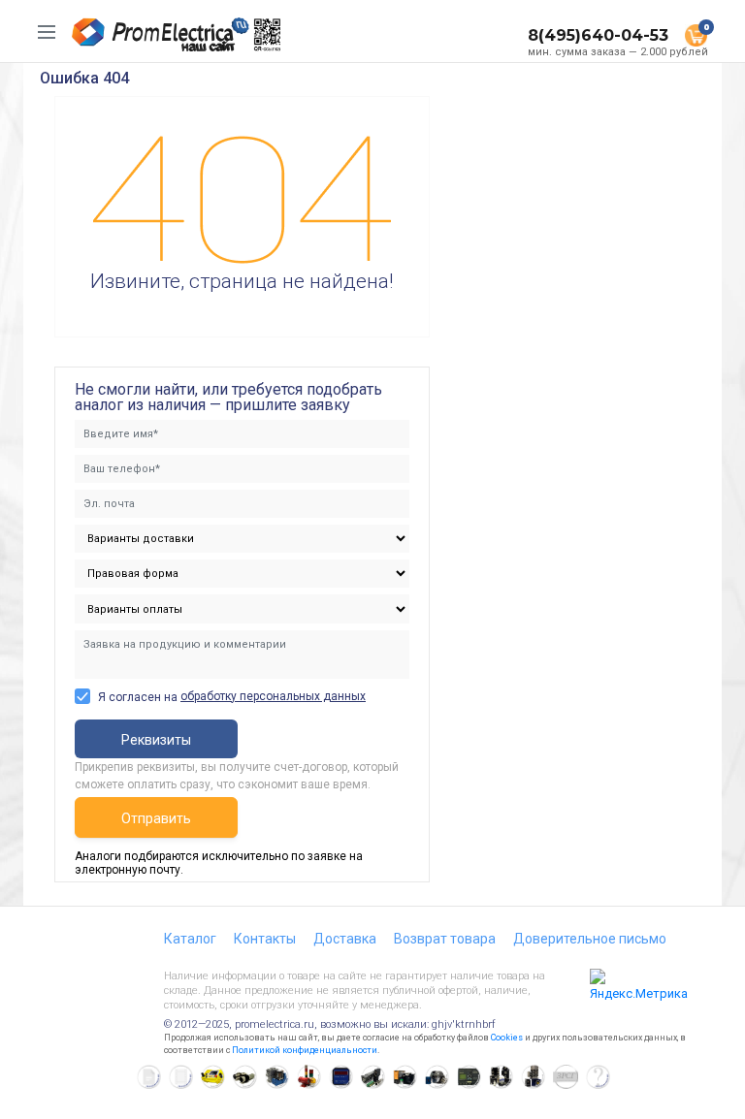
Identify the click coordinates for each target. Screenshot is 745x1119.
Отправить (156, 818)
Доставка (344, 938)
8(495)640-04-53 (598, 35)
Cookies (507, 1037)
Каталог (190, 938)
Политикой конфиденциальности (304, 1050)
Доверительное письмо (589, 938)
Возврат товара (445, 938)
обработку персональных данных (273, 696)
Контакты (265, 938)
